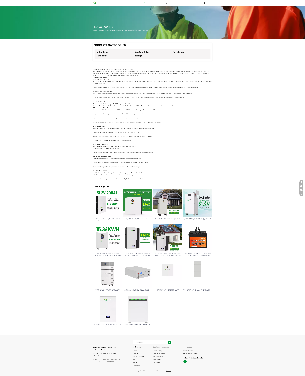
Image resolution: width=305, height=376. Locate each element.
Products (135, 353)
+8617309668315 (190, 350)
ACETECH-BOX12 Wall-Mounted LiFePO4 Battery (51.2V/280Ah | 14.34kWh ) (137, 325)
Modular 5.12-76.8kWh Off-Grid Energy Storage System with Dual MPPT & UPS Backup (107, 289)
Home (135, 351)
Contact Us (136, 365)
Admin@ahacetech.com (193, 353)
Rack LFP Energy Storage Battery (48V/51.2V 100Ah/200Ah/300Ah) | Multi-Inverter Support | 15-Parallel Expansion (137, 289)
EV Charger (138, 56)
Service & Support (138, 357)
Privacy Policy (110, 361)
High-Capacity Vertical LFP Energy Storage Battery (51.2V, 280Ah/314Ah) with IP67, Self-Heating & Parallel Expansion (197, 289)
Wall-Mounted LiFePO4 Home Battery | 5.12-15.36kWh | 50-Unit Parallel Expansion (168, 289)
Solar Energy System (142, 52)
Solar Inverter (102, 56)
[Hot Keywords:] (200, 3)
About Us (136, 362)
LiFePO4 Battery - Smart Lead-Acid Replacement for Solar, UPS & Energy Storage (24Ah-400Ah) (197, 254)
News (134, 359)
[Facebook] (185, 361)
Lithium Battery (103, 52)
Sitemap (168, 371)
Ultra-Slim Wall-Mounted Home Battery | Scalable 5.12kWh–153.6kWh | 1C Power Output (107, 325)
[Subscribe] (169, 342)
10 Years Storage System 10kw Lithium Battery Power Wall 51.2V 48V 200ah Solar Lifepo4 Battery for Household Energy (137, 254)
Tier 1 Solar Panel (178, 52)
